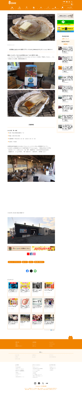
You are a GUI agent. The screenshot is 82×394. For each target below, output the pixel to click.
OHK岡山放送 (18, 367)
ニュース (51, 342)
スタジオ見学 (35, 371)
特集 (16, 344)
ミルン (17, 375)
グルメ (31, 262)
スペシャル (18, 358)
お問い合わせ (35, 377)
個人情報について (53, 368)
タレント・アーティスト (15, 262)
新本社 (17, 372)
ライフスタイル (53, 356)
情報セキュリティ (53, 367)
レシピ (34, 356)
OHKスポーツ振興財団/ (19, 370)
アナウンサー (52, 344)
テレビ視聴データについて (37, 374)
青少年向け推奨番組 (38, 368)
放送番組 (34, 342)
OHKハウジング (35, 367)
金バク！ (25, 262)
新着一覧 (17, 342)
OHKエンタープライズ (20, 368)
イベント (34, 344)
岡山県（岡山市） (39, 262)
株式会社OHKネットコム (20, 376)
